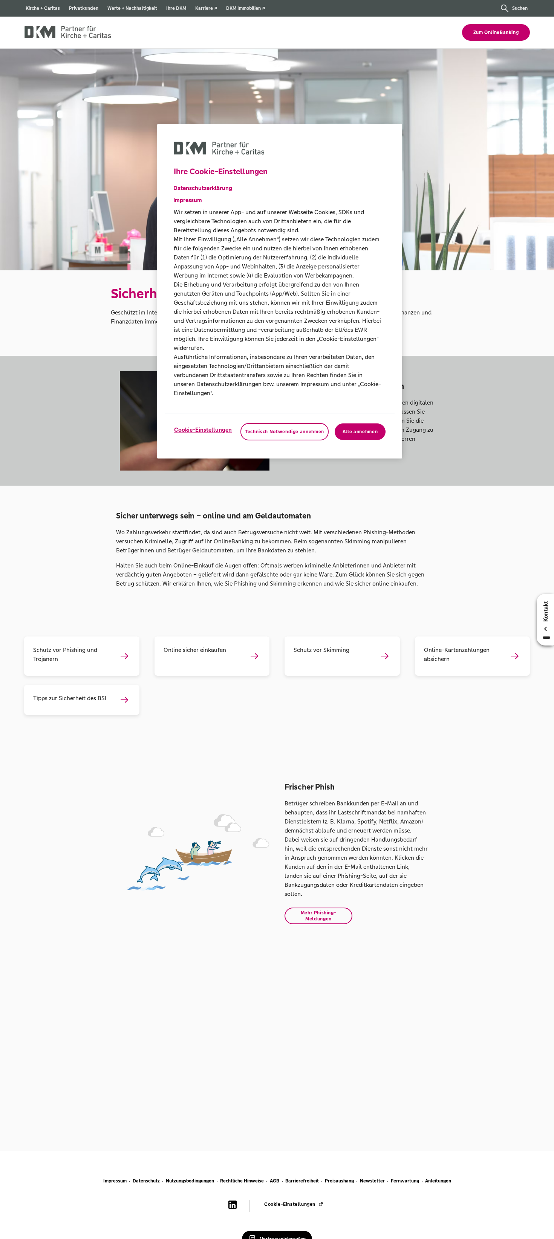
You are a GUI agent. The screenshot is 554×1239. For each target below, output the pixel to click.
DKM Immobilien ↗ (245, 8)
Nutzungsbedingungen (190, 1181)
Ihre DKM (176, 8)
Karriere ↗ (206, 8)
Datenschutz (146, 1181)
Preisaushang (339, 1181)
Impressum (115, 1181)
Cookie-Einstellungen (203, 429)
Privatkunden (83, 8)
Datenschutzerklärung (202, 188)
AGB (274, 1181)
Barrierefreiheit (302, 1181)
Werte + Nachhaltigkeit (132, 8)
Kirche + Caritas (43, 8)
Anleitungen (438, 1181)
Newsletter (372, 1181)
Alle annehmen (360, 432)
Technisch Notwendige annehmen (284, 432)
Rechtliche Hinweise (242, 1181)
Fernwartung (405, 1181)
